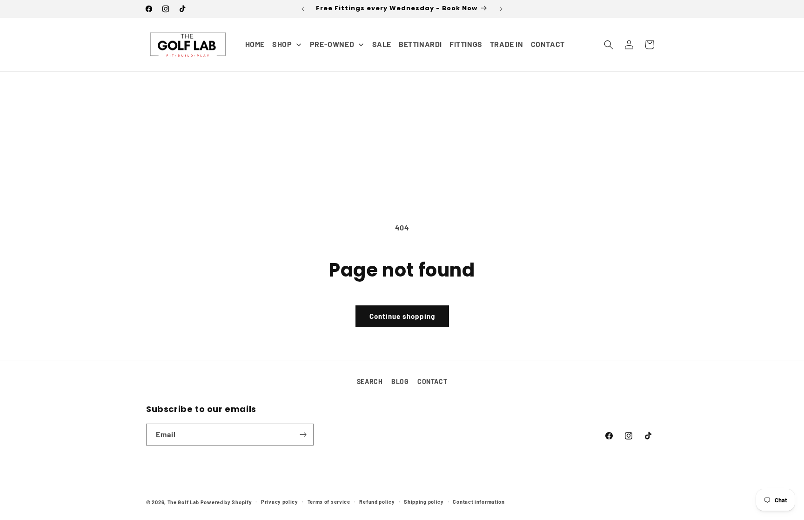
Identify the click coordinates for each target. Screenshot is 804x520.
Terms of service (329, 502)
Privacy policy (279, 502)
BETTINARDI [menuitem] (420, 44)
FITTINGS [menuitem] (465, 44)
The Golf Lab (183, 502)
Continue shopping (402, 316)
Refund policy (377, 502)
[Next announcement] (501, 9)
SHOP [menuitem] (282, 44)
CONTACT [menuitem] (548, 44)
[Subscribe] (303, 435)
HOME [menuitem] (255, 44)
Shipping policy (424, 502)
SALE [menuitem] (381, 44)
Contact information (478, 502)
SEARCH (370, 381)
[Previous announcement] (303, 9)
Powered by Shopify (226, 502)
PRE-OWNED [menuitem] (332, 44)
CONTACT (432, 381)
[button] (608, 44)
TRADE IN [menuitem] (506, 44)
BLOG (400, 381)
